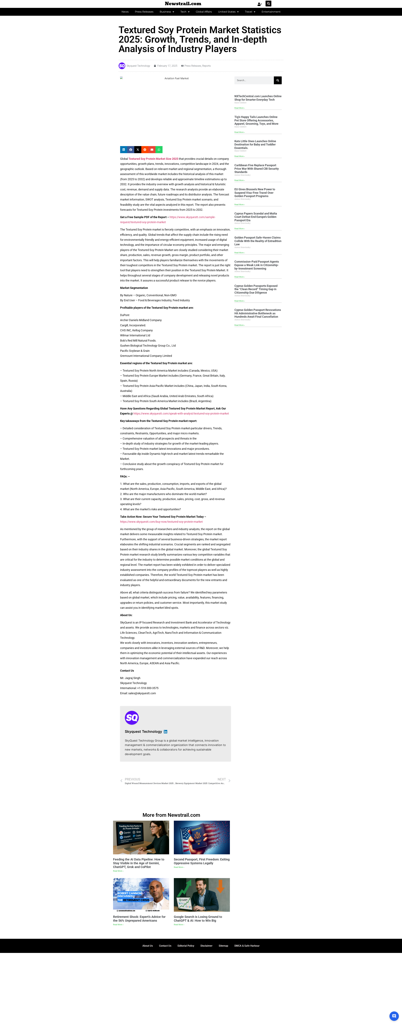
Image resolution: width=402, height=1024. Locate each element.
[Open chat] (394, 1016)
